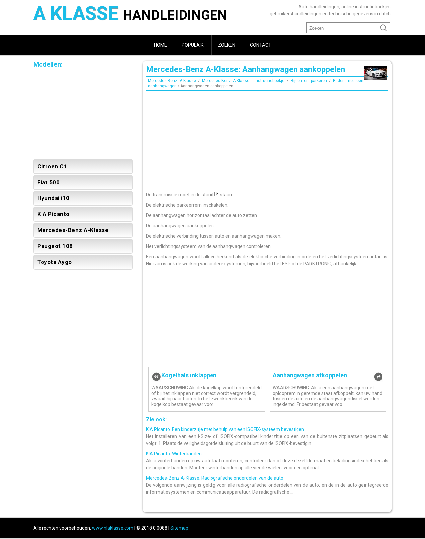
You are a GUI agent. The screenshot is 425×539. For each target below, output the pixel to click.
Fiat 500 (48, 182)
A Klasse (130, 14)
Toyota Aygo (54, 262)
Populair (193, 45)
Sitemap (179, 528)
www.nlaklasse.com (112, 528)
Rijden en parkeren (309, 80)
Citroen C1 (52, 166)
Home (160, 45)
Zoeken (226, 45)
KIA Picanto (53, 214)
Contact (260, 45)
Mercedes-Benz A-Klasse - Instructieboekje (243, 80)
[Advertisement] (267, 139)
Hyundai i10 (53, 198)
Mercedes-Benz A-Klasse (172, 80)
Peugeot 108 (55, 246)
